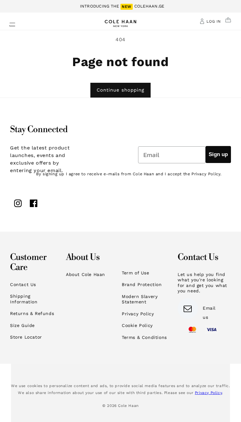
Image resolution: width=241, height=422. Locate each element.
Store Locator (26, 337)
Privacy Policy (138, 313)
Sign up (218, 154)
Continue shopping (120, 90)
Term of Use (135, 272)
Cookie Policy (137, 325)
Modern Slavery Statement (140, 299)
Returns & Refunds (32, 313)
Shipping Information (24, 299)
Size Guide (22, 325)
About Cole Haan (85, 274)
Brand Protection (142, 284)
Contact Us (23, 284)
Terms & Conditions (144, 337)
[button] (8, 22)
